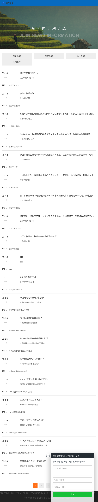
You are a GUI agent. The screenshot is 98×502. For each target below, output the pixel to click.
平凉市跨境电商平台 (18, 493)
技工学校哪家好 (26, 200)
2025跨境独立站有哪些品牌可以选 (35, 440)
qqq (21, 256)
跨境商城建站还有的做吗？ (32, 358)
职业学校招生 (25, 159)
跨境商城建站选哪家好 (29, 322)
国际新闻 (17, 55)
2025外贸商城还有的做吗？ (32, 420)
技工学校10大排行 (27, 220)
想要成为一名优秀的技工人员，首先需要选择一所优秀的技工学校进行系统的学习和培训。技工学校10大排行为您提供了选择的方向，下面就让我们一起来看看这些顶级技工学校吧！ (58, 215)
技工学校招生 (25, 241)
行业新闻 (81, 55)
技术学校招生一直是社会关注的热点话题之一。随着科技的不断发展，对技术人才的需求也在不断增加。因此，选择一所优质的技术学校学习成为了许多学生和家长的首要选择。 (58, 175)
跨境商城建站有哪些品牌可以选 (34, 338)
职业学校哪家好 (27, 93)
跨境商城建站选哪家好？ (31, 317)
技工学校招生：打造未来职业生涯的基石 (38, 236)
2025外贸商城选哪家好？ (31, 399)
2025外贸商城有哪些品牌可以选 (34, 379)
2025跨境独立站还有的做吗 (19, 473)
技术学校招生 (25, 180)
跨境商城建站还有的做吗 (29, 363)
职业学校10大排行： (29, 72)
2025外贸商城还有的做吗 (30, 425)
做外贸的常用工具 (28, 277)
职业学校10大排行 (27, 77)
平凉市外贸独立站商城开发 (36, 493)
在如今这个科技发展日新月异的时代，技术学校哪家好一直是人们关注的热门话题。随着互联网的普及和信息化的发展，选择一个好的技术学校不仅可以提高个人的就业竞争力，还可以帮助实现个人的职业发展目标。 (58, 113)
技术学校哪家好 (26, 118)
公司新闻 (17, 62)
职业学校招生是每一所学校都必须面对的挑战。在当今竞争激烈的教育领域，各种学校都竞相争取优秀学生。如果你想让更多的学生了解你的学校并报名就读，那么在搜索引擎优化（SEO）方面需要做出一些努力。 (58, 154)
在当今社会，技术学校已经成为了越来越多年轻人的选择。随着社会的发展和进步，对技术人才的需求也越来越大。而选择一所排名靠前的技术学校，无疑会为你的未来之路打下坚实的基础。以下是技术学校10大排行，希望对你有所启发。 (58, 134)
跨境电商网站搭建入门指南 (32, 297)
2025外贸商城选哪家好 (29, 404)
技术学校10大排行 (27, 139)
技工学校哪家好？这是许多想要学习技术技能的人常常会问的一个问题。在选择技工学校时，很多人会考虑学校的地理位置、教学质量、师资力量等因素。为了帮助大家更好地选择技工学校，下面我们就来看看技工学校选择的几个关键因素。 (58, 195)
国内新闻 (49, 55)
